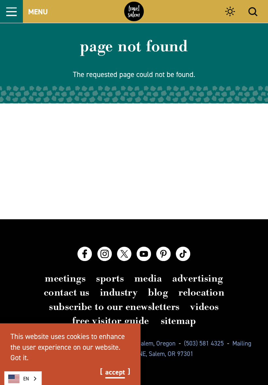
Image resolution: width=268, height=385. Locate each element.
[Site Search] (253, 12)
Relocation (201, 292)
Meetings (65, 278)
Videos (204, 306)
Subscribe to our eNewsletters (114, 306)
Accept (115, 372)
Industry (119, 292)
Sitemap (178, 320)
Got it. (19, 357)
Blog (158, 292)
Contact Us (67, 292)
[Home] (134, 11)
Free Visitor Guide (110, 320)
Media (148, 278)
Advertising (197, 278)
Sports (110, 278)
